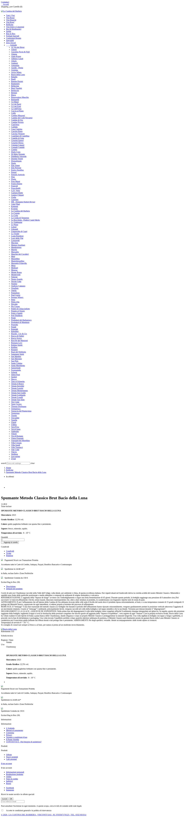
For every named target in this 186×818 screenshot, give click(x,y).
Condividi (10, 551)
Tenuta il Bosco (17, 384)
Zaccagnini (15, 456)
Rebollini (14, 331)
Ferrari (13, 172)
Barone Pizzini (17, 81)
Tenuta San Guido (18, 393)
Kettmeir (14, 206)
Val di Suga (15, 429)
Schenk (14, 372)
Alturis (14, 61)
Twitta (8, 553)
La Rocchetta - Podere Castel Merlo (25, 220)
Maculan (14, 243)
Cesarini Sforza (17, 143)
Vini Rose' (10, 22)
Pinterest (9, 556)
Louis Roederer (17, 236)
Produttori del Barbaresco (21, 320)
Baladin (14, 77)
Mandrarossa (16, 247)
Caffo (13, 113)
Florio (13, 179)
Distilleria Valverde (18, 156)
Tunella (14, 420)
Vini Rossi (10, 18)
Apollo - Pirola (17, 68)
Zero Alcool (11, 43)
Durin (13, 163)
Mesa (13, 265)
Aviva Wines (16, 72)
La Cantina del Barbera (20, 211)
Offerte (9, 755)
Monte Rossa (16, 272)
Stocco (14, 379)
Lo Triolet (15, 234)
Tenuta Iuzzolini (17, 386)
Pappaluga (15, 293)
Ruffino (14, 347)
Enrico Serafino (17, 170)
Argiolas (14, 70)
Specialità (10, 40)
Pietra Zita (15, 302)
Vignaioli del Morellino (20, 440)
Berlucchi (15, 90)
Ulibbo (14, 425)
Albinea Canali (17, 59)
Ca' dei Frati (16, 106)
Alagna (14, 54)
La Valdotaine (16, 222)
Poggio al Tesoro (18, 311)
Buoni (8, 783)
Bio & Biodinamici (13, 29)
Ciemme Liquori (17, 145)
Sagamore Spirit (17, 354)
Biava (13, 95)
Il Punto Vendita (12, 739)
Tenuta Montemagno (19, 390)
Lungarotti (15, 240)
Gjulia (13, 197)
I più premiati (11, 759)
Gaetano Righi (17, 193)
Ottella (13, 290)
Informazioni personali (15, 772)
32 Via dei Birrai (17, 47)
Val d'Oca (15, 427)
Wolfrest (14, 454)
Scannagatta (16, 370)
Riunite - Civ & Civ (19, 334)
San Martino (16, 356)
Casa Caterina (16, 129)
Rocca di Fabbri (17, 336)
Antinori (14, 63)
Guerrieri (14, 200)
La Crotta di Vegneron (20, 218)
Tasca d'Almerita (18, 381)
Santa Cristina (16, 363)
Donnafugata (16, 161)
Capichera (15, 125)
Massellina (15, 259)
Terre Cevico (16, 404)
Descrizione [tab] (11, 586)
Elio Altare (15, 165)
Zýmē (13, 459)
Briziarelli (15, 100)
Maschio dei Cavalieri (20, 254)
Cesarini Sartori (17, 140)
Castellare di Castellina (20, 136)
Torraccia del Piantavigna (21, 411)
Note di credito (12, 779)
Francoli (14, 186)
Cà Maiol (15, 102)
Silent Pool (15, 375)
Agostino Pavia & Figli (20, 52)
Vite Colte (15, 450)
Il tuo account (6, 763)
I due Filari (15, 204)
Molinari (14, 268)
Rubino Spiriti (16, 345)
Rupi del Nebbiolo (18, 352)
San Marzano (16, 359)
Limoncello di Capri (19, 231)
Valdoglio (15, 431)
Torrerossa (15, 413)
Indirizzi (9, 781)
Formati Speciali (12, 36)
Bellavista (15, 86)
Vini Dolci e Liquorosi (15, 27)
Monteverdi (15, 275)
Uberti (13, 422)
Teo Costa (15, 402)
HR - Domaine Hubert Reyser (23, 202)
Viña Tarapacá (17, 447)
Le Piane (14, 225)
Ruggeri (14, 350)
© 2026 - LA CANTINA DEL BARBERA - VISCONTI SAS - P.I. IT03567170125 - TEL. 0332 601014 (43, 815)
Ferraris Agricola (18, 175)
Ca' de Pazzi (16, 104)
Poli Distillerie (17, 315)
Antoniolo (15, 65)
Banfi (13, 79)
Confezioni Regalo (13, 38)
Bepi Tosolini (16, 88)
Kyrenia (14, 209)
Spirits (8, 31)
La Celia (14, 215)
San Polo (14, 361)
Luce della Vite (17, 238)
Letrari (13, 227)
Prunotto (14, 325)
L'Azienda (10, 728)
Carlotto (14, 127)
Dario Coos (15, 152)
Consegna (10, 733)
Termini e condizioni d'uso (16, 737)
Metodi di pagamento (14, 730)
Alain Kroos (16, 56)
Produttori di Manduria (20, 322)
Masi (13, 256)
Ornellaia (14, 288)
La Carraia (15, 213)
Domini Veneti (17, 159)
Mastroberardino (17, 261)
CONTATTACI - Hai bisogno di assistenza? (24, 742)
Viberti (14, 434)
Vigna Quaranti (17, 438)
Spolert (14, 377)
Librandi (14, 229)
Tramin (14, 415)
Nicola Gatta (16, 281)
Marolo (14, 250)
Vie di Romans (17, 436)
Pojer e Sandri (16, 313)
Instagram (10, 790)
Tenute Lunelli (17, 397)
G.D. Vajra (15, 190)
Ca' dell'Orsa (16, 109)
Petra (13, 300)
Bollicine (9, 24)
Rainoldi (14, 329)
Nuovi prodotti (12, 757)
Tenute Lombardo (18, 395)
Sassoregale (15, 368)
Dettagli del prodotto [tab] (14, 589)
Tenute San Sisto (18, 400)
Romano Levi (16, 343)
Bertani (14, 93)
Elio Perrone (16, 168)
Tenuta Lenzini (17, 388)
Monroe (14, 270)
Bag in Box (10, 34)
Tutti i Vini (10, 15)
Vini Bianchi (11, 20)
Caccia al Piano (17, 111)
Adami (14, 49)
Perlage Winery (17, 297)
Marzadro (15, 252)
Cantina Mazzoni (18, 115)
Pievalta (14, 304)
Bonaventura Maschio (20, 97)
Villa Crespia (16, 443)
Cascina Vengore (18, 134)
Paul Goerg (15, 295)
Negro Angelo (17, 279)
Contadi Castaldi (17, 147)
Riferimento (6, 631)
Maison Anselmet (18, 245)
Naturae (14, 277)
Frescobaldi (15, 188)
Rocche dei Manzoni (19, 340)
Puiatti (13, 327)
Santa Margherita (18, 365)
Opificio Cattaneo (18, 286)
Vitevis (14, 452)
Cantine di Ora (17, 120)
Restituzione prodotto (14, 774)
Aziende (11, 45)
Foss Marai (15, 181)
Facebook (10, 788)
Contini (14, 150)
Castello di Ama (17, 138)
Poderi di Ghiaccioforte (20, 309)
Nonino (14, 284)
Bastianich (15, 84)
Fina (13, 177)
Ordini (8, 777)
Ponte (13, 318)
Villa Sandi (15, 445)
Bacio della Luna (18, 75)
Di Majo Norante (18, 154)
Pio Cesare (15, 306)
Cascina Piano (17, 131)
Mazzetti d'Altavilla (19, 263)
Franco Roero (16, 184)
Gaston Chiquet (17, 195)
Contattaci (5, 2)
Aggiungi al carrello (10, 542)
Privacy (9, 735)
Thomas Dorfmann (18, 406)
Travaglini (15, 418)
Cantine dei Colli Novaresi (21, 118)
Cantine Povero (17, 122)
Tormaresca (15, 409)
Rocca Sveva (16, 338)
